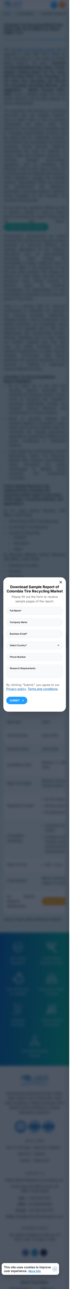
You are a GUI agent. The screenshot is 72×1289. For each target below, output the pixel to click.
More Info (34, 1271)
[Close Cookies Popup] (55, 1269)
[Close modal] (61, 582)
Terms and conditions (43, 689)
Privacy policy (16, 689)
